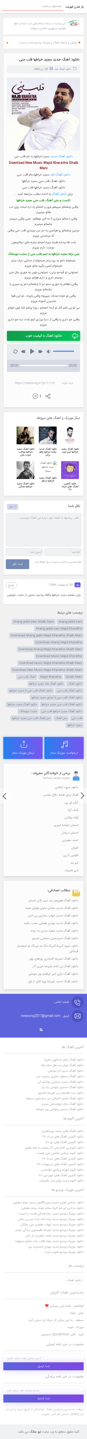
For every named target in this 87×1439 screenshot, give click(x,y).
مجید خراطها (74, 725)
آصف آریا (73, 810)
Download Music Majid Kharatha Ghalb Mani (50, 663)
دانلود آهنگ (59, 194)
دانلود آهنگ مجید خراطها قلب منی (61, 711)
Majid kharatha (50, 676)
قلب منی (77, 718)
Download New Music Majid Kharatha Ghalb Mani (47, 670)
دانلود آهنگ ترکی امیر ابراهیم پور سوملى (53, 974)
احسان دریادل (70, 832)
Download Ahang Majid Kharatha (58, 642)
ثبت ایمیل (44, 1366)
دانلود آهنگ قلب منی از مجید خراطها (30, 690)
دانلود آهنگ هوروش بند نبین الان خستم (53, 900)
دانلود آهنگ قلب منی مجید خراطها (61, 704)
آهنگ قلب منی (26, 676)
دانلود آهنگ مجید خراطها (22, 704)
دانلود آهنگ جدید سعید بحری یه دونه (54, 931)
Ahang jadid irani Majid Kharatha (59, 628)
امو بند (74, 863)
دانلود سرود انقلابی (66, 787)
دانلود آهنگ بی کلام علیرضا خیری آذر (55, 966)
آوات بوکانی (71, 817)
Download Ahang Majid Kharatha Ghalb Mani (50, 649)
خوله (77, 1313)
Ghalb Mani (74, 676)
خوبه (76, 1327)
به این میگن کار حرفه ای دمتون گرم (56, 1320)
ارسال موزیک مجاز (23, 753)
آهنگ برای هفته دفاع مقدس (60, 795)
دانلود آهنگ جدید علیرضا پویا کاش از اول (53, 981)
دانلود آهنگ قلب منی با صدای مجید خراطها (56, 697)
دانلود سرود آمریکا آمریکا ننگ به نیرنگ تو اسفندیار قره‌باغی (47, 948)
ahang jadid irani (70, 621)
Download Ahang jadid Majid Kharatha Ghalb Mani (46, 635)
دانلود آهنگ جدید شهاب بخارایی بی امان (53, 915)
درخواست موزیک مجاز (64, 753)
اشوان (74, 848)
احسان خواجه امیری (66, 825)
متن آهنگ (52, 200)
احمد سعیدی (70, 840)
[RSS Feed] (43, 1029)
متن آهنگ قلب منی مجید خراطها (31, 718)
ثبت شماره (44, 1398)
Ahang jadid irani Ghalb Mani (33, 621)
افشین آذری (70, 855)
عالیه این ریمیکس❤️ (64, 1306)
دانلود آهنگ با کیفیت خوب (43, 336)
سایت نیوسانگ (28, 711)
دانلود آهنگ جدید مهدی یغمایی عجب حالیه (51, 923)
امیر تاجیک (71, 870)
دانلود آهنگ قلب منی (69, 690)
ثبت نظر (17, 564)
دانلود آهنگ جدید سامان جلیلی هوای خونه (51, 908)
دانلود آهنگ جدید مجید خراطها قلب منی (49, 60)
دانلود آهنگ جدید (61, 156)
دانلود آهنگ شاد (62, 69)
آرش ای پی (71, 802)
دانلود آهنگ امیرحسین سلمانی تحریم (55, 938)
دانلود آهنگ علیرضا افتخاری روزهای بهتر (53, 959)
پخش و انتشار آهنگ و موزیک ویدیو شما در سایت (48, 42)
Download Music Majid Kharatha (59, 656)
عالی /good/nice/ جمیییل (62, 1334)
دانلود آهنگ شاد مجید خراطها (46, 683)
